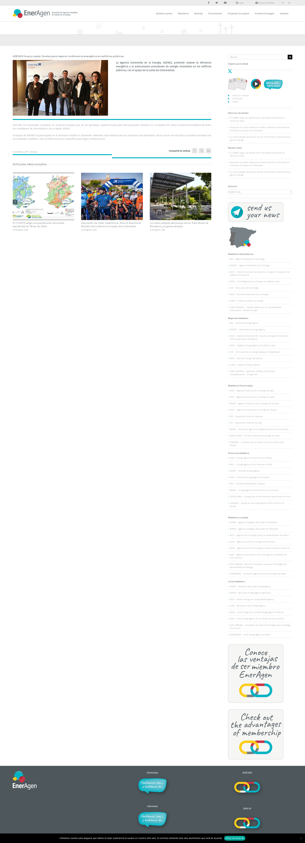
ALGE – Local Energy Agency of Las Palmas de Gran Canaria (257, 618)
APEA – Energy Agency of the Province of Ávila (251, 458)
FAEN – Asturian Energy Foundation (246, 358)
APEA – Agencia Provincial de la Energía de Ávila (252, 390)
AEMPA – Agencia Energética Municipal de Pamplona (254, 522)
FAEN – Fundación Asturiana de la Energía (249, 294)
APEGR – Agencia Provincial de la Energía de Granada (254, 403)
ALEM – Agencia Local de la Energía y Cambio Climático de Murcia (260, 548)
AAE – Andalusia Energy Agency (244, 323)
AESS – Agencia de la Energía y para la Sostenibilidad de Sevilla (259, 535)
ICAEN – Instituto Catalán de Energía (246, 301)
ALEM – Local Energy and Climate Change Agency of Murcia (257, 612)
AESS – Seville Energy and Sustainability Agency (252, 599)
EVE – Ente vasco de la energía (244, 288)
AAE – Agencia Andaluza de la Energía (247, 259)
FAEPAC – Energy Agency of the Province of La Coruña (254, 490)
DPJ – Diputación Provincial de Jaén (246, 423)
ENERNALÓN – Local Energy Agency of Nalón (250, 634)
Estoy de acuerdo (235, 838)
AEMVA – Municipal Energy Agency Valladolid (250, 593)
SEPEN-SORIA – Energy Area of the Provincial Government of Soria (260, 496)
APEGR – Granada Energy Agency (245, 471)
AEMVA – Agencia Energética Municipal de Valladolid (254, 529)
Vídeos (235, 102)
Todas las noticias (240, 95)
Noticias (33, 152)
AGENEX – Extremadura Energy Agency (247, 329)
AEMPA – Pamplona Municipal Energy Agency (250, 586)
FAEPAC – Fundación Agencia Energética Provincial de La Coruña (259, 429)
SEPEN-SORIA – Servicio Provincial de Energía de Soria (255, 435)
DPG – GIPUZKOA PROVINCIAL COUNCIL (247, 484)
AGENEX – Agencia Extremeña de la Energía (250, 265)
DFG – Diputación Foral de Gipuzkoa (246, 416)
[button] (15, 202)
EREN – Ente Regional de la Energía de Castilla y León (255, 281)
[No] (301, 838)
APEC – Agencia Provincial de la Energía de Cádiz (252, 397)
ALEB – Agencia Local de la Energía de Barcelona (252, 542)
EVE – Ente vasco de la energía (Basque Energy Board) (255, 352)
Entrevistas (237, 98)
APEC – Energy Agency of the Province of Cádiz (251, 464)
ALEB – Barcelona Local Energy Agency (247, 606)
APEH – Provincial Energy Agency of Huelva (249, 477)
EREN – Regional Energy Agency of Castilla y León (252, 345)
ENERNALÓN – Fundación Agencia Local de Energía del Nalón (258, 574)
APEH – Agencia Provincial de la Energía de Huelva (253, 410)
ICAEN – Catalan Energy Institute (245, 365)
